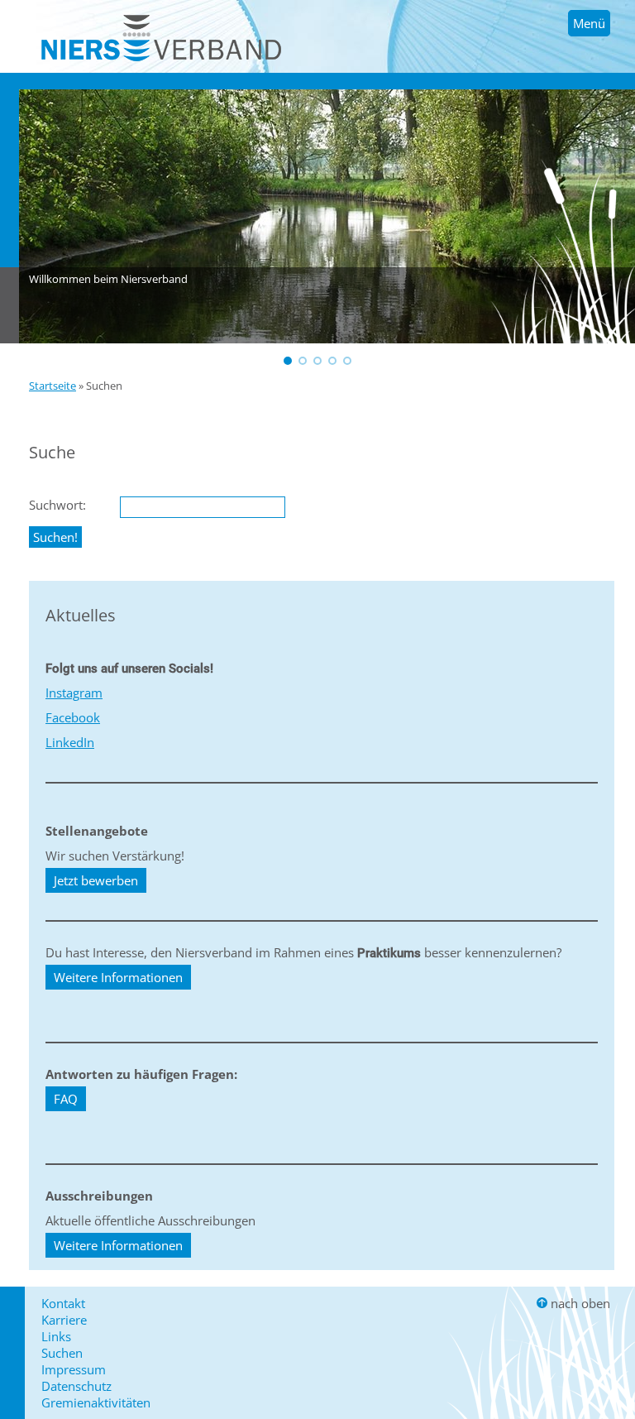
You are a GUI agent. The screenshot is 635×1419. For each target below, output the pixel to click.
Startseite (52, 385)
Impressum (73, 1369)
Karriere (64, 1319)
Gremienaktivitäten (95, 1402)
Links (56, 1336)
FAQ (66, 1099)
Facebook (72, 717)
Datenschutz (76, 1386)
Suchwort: (57, 504)
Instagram (74, 692)
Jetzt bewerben (96, 880)
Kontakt (63, 1303)
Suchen (62, 1353)
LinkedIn (69, 742)
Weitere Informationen (118, 977)
